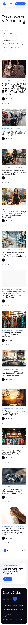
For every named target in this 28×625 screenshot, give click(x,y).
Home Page (7, 605)
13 (22, 550)
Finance (5, 47)
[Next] (25, 550)
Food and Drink (15, 47)
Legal (20, 619)
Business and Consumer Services (12, 37)
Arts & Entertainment (8, 33)
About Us (5, 619)
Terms (15, 619)
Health (5, 50)
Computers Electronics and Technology (13, 44)
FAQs (21, 605)
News (6, 579)
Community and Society (9, 40)
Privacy (11, 619)
